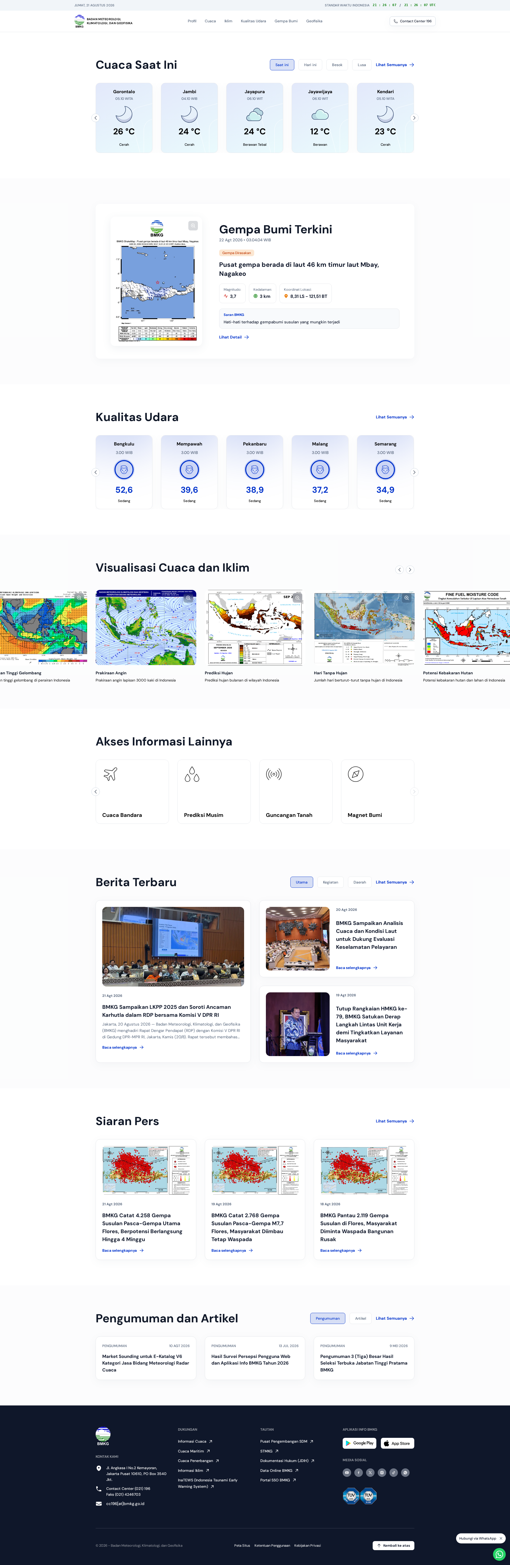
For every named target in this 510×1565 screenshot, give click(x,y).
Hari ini (310, 64)
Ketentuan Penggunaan (272, 1545)
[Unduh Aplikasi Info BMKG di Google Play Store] (359, 1443)
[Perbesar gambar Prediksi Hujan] (188, 598)
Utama (302, 882)
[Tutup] (501, 1539)
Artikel (360, 1318)
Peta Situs (242, 1545)
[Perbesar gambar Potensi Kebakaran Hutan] (406, 598)
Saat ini (282, 64)
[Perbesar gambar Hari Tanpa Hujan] (297, 598)
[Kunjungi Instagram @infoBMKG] (382, 1472)
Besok (337, 64)
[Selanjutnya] (414, 118)
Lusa (362, 64)
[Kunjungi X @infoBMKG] (370, 1472)
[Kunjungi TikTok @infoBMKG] (393, 1472)
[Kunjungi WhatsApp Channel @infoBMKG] (405, 1472)
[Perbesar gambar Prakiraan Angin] (79, 598)
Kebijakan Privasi (307, 1545)
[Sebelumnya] (95, 118)
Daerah (360, 882)
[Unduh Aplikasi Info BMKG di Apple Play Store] (397, 1443)
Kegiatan (330, 882)
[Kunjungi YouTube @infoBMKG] (347, 1472)
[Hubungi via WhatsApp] (499, 1554)
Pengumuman (328, 1318)
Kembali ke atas (396, 1545)
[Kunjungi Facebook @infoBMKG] (358, 1472)
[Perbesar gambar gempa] (193, 225)
